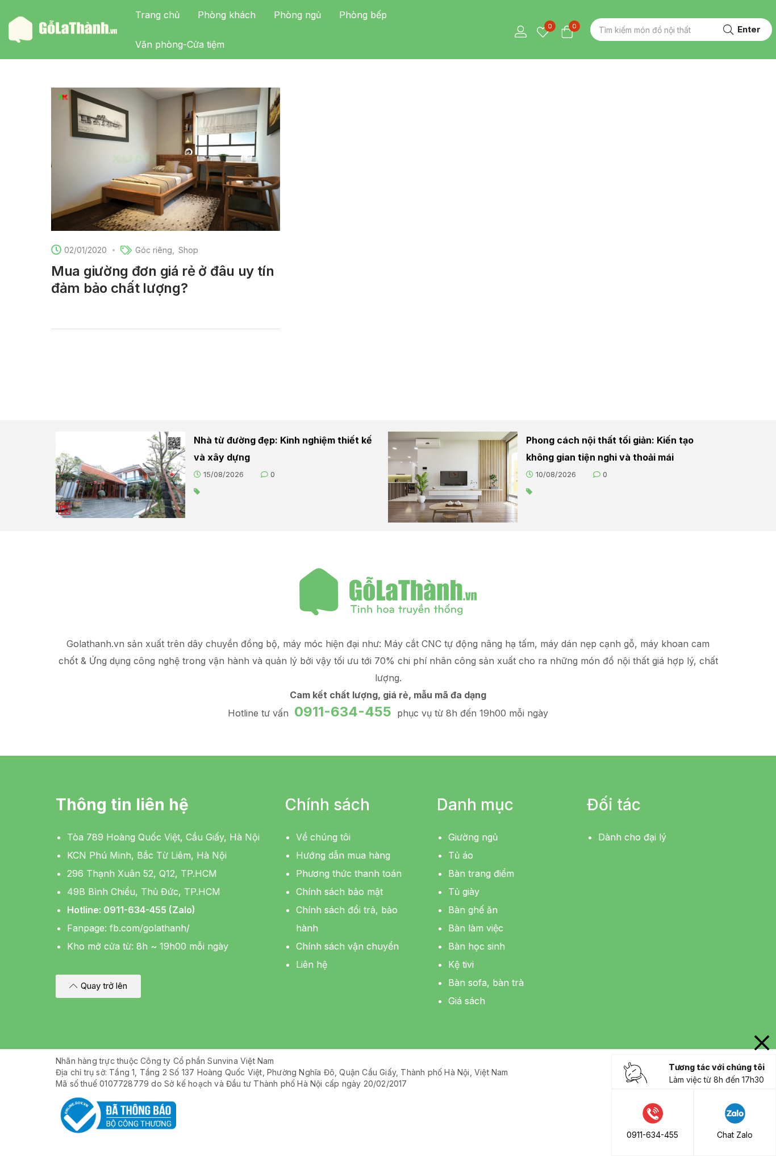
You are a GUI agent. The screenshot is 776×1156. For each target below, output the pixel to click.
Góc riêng (153, 250)
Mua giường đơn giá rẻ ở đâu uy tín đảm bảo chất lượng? (162, 279)
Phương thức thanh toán (349, 873)
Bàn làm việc (475, 928)
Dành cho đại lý (632, 837)
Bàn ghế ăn (473, 909)
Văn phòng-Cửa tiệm (179, 44)
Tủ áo (460, 855)
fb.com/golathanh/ (150, 928)
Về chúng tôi (323, 837)
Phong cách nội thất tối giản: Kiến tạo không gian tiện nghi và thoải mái (610, 448)
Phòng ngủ (297, 14)
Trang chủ (157, 14)
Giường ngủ (473, 837)
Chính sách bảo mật (339, 891)
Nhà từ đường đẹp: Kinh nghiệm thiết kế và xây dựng (283, 448)
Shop (188, 250)
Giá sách (466, 1000)
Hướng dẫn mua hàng (343, 855)
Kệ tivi (461, 964)
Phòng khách (227, 14)
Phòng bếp (363, 14)
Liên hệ (311, 964)
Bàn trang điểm (481, 873)
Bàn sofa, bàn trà (486, 982)
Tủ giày (463, 891)
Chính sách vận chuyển (347, 946)
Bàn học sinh (476, 946)
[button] (98, 986)
